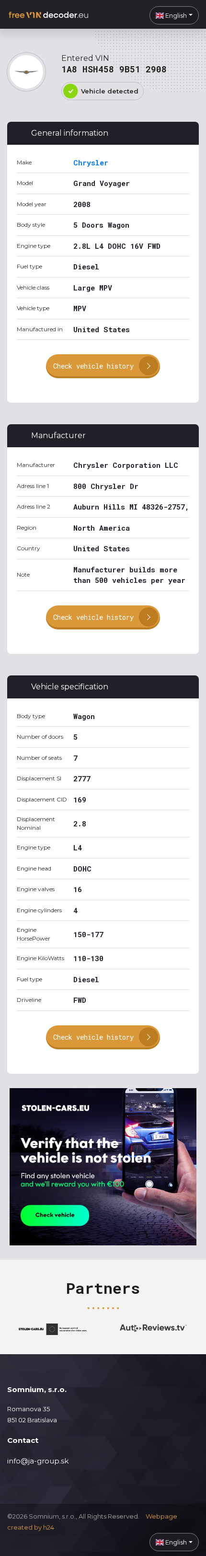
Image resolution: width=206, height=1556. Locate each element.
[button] (174, 15)
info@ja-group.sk (38, 1460)
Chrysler (90, 162)
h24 (48, 1527)
